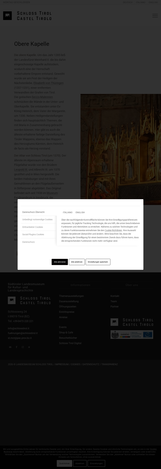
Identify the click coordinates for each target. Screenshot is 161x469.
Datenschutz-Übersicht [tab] (33, 212)
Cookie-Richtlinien (113, 230)
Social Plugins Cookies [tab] (33, 234)
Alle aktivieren (60, 262)
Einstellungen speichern (98, 262)
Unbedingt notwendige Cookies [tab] (37, 219)
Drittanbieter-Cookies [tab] (32, 227)
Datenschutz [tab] (28, 242)
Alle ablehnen (77, 262)
